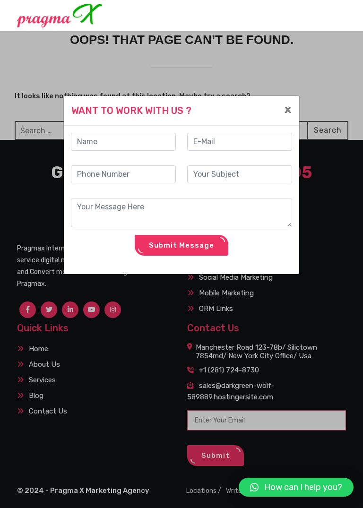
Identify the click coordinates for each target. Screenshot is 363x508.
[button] (296, 487)
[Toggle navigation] (333, 15)
